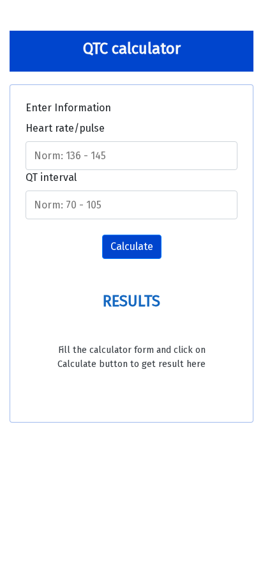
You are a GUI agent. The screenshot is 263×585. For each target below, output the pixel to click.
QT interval (51, 177)
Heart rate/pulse (65, 128)
